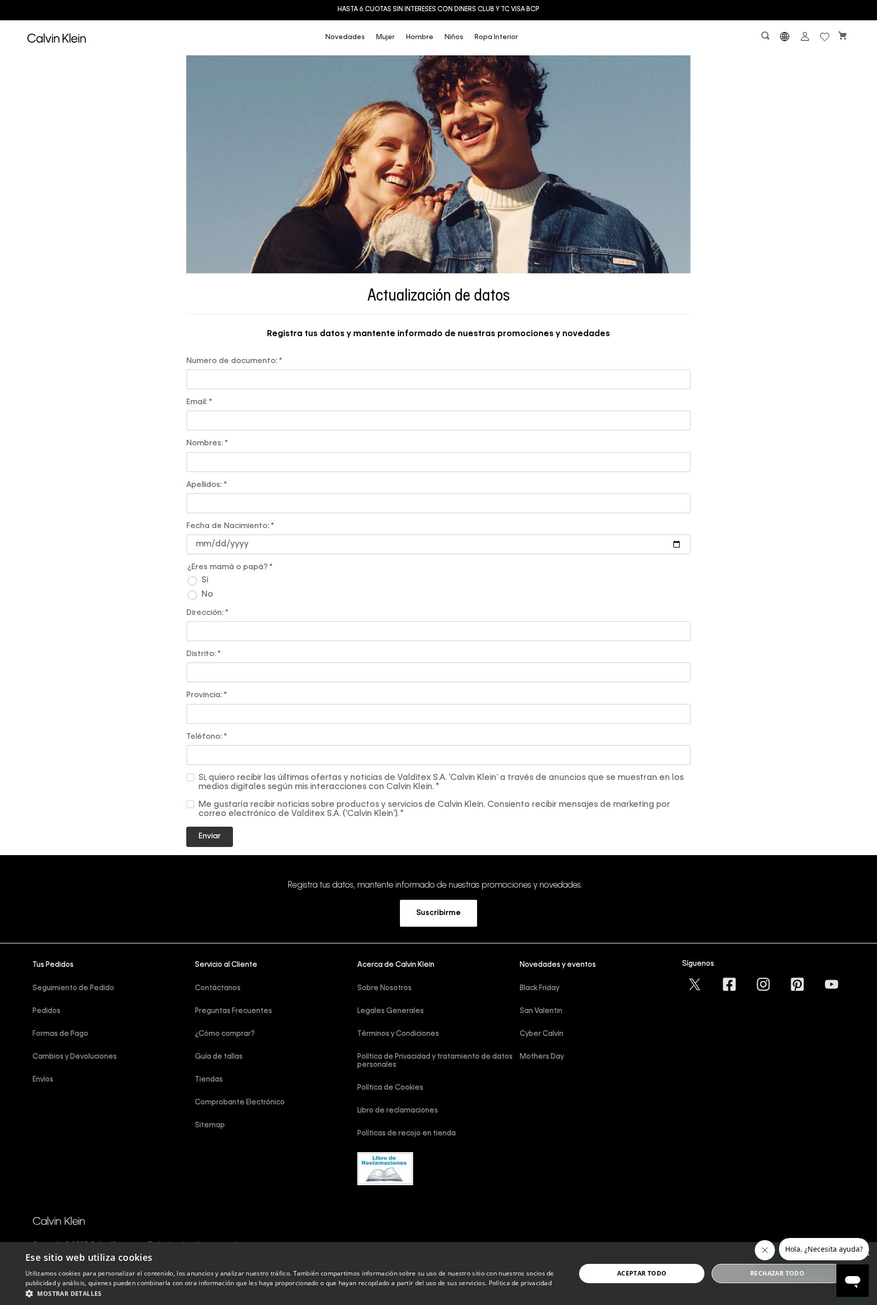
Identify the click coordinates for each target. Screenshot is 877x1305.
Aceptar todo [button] (642, 1273)
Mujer (385, 37)
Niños (454, 37)
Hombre (419, 37)
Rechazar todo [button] (777, 1273)
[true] (439, 581)
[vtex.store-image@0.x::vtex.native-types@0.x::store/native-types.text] (695, 984)
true (446, 580)
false (446, 594)
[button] (766, 37)
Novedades (345, 37)
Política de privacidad (520, 1283)
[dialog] (438, 1273)
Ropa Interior (496, 37)
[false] (439, 595)
